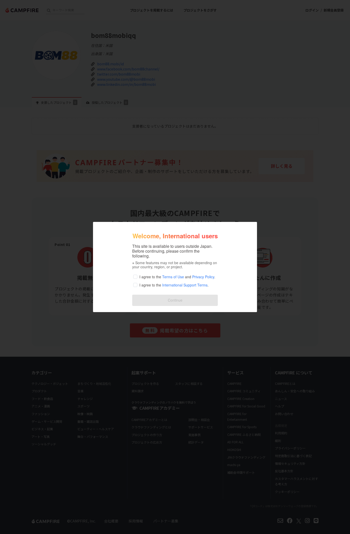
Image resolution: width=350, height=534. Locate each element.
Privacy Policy (203, 276)
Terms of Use (173, 276)
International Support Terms (185, 284)
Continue (175, 300)
